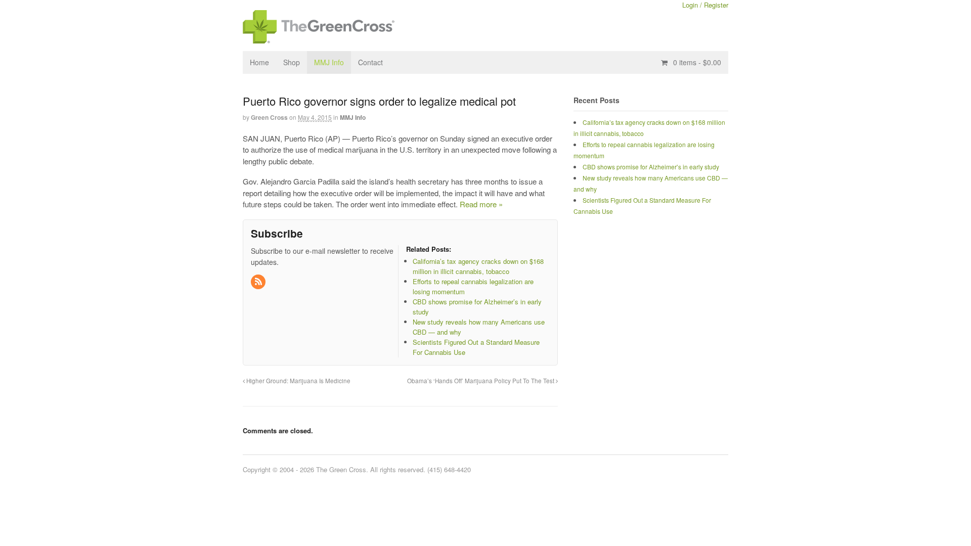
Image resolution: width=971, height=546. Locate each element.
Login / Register (705, 5)
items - (697, 62)
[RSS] (259, 282)
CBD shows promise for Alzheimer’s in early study (651, 166)
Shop (291, 62)
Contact (370, 62)
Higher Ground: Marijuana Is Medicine (297, 381)
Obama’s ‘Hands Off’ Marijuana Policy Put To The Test (481, 381)
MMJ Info (329, 62)
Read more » (481, 204)
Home (259, 62)
